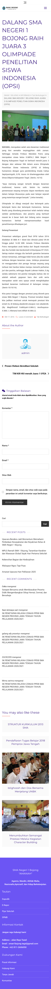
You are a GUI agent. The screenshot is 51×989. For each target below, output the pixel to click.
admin (25, 353)
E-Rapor (5, 905)
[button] (46, 8)
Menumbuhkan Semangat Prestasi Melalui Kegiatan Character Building (25, 839)
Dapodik (6, 899)
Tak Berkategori (43, 317)
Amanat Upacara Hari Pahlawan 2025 (19, 572)
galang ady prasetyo (11, 633)
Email (5, 460)
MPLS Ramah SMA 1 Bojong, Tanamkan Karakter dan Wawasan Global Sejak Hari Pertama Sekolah (24, 552)
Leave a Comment (26, 317)
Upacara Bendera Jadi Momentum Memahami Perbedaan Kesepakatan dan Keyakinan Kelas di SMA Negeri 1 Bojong (23, 542)
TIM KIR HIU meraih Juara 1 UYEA (29, 373)
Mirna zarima (8, 681)
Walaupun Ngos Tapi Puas (14, 566)
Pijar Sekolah (8, 911)
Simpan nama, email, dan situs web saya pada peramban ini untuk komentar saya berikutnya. (27, 492)
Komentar (7, 408)
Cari (4, 518)
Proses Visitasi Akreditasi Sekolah (21, 366)
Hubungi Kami (8, 968)
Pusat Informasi (9, 962)
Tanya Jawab (8, 974)
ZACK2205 (7, 657)
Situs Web (6, 475)
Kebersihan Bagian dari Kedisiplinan (18, 559)
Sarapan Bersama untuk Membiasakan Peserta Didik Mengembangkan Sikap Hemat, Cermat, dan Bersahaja (24, 592)
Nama (5, 445)
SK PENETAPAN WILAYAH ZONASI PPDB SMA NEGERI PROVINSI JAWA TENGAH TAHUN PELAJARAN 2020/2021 (23, 616)
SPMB (4, 917)
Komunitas (7, 980)
